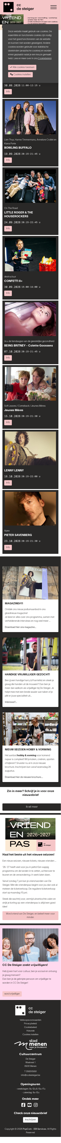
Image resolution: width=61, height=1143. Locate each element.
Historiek (30, 1031)
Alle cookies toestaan (23, 67)
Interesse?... (11, 702)
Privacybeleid (30, 1024)
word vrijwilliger (12, 994)
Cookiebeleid (30, 1027)
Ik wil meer (32, 807)
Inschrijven (30, 1120)
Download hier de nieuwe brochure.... (24, 777)
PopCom (27, 1129)
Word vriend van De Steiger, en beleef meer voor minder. (30, 915)
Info (8, 92)
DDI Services (40, 1129)
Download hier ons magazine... (20, 627)
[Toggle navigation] (53, 7)
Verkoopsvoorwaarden (30, 1020)
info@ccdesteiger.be (30, 1075)
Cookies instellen (30, 1035)
